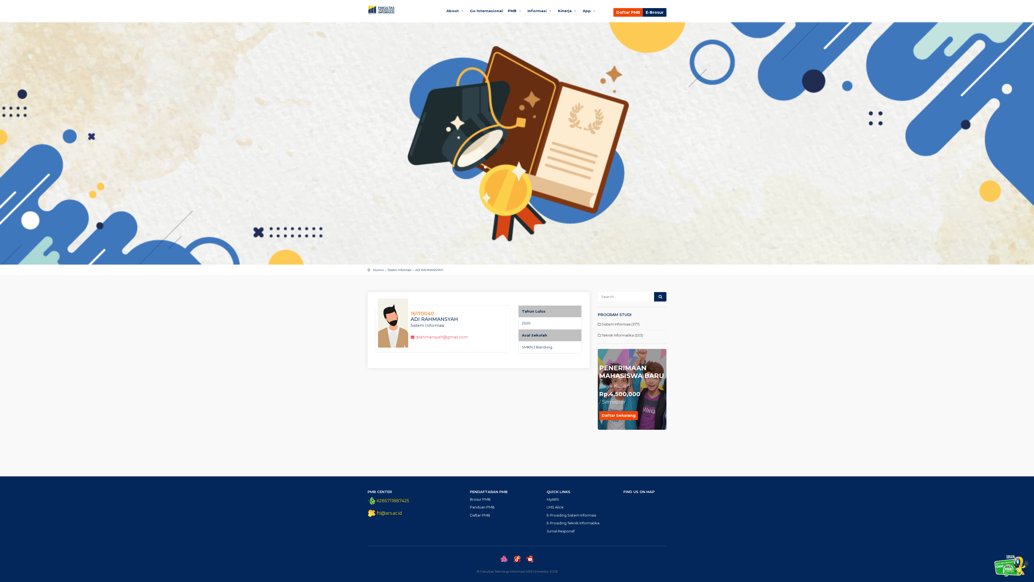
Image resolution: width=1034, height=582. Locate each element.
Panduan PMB (482, 507)
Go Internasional (486, 11)
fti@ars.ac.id (389, 513)
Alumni (378, 270)
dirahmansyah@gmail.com (441, 337)
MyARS (553, 499)
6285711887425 (392, 500)
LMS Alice (555, 507)
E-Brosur (654, 12)
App (587, 11)
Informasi (538, 11)
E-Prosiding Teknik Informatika (573, 523)
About (453, 11)
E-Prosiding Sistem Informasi (571, 515)
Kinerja (565, 11)
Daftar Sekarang (618, 415)
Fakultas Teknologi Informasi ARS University (402, 10)
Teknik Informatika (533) (622, 335)
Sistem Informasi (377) (620, 324)
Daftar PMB (628, 12)
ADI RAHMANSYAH (429, 270)
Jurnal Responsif (561, 531)
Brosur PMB (480, 499)
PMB (513, 11)
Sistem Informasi (399, 270)
